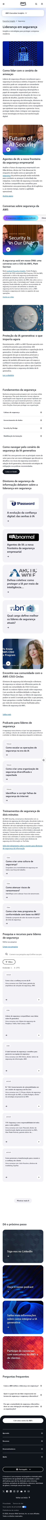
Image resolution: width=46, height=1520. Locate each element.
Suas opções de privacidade (12, 1507)
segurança (7, 175)
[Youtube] (21, 1491)
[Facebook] (7, 1491)
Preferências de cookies (11, 1510)
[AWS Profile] (42, 4)
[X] (3, 1491)
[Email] (28, 1491)
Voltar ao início (22, 1497)
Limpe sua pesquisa (10, 946)
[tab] (20, 218)
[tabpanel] (23, 261)
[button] (16, 13)
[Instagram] (14, 1491)
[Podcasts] (25, 1491)
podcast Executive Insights (16, 271)
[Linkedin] (11, 1491)
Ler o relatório (8, 375)
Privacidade (7, 1503)
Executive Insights (9, 21)
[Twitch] (18, 1491)
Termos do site (18, 1503)
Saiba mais (7, 714)
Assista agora (8, 196)
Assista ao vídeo (8, 297)
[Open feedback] (44, 760)
